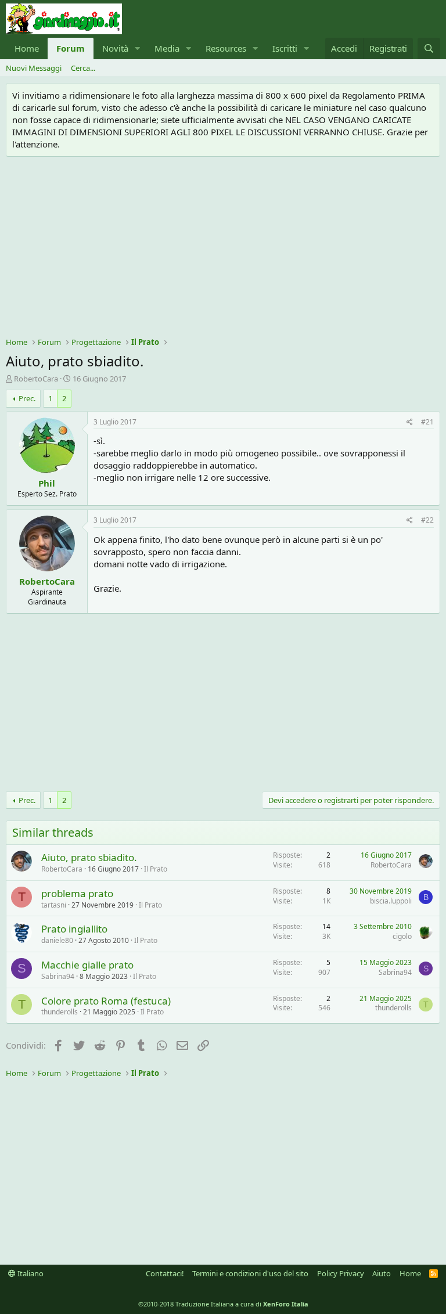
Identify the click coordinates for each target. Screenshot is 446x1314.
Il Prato (155, 869)
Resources (226, 48)
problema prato (77, 893)
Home (27, 48)
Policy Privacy (340, 1273)
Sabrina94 (57, 976)
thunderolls (59, 1012)
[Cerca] (429, 48)
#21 (427, 422)
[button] (138, 48)
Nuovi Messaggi (34, 68)
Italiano (30, 1273)
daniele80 (57, 940)
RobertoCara (36, 378)
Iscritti (284, 48)
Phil (46, 483)
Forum (70, 48)
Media (166, 48)
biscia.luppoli (391, 901)
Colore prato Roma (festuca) (106, 1000)
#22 (427, 520)
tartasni (53, 905)
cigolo (402, 936)
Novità (115, 48)
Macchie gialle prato (87, 964)
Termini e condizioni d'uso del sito (250, 1273)
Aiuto (381, 1273)
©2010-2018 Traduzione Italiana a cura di (223, 1303)
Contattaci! (165, 1273)
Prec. (27, 398)
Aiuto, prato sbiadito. (89, 857)
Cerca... (83, 68)
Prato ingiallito (74, 928)
